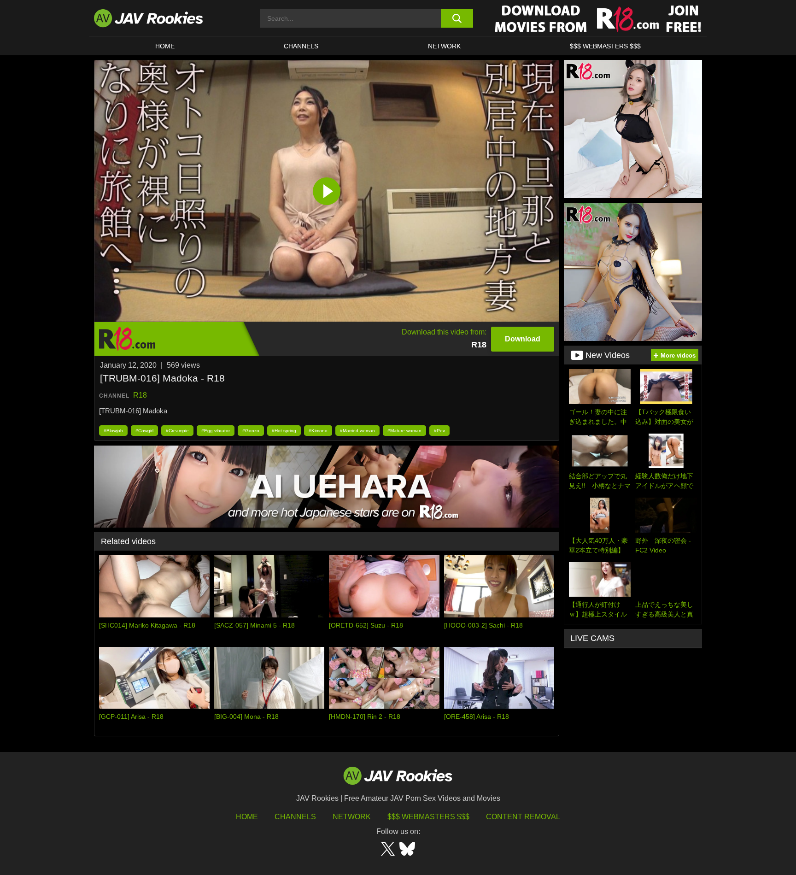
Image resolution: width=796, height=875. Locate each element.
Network (444, 46)
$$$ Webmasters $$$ (428, 817)
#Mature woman (404, 430)
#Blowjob (113, 430)
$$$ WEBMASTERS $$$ (605, 46)
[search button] (457, 18)
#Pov (439, 430)
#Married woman (357, 430)
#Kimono (318, 430)
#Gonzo (250, 430)
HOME (165, 46)
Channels (301, 46)
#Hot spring (284, 430)
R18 (140, 395)
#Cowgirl (144, 430)
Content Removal (523, 817)
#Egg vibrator (215, 430)
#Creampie (177, 430)
